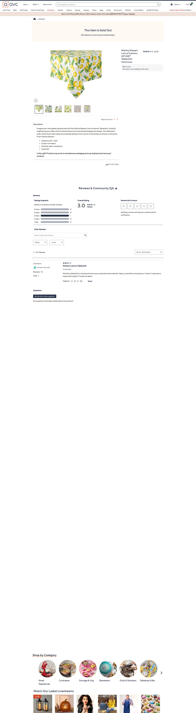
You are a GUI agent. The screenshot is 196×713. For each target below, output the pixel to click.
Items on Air (47, 4)
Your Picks (6, 10)
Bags (101, 10)
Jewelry (86, 10)
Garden (60, 10)
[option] (98, 13)
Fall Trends (24, 10)
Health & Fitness (152, 10)
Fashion (69, 10)
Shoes (94, 10)
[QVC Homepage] (34, 19)
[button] (172, 4)
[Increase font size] (115, 119)
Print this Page (113, 164)
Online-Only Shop (37, 10)
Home (108, 10)
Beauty (77, 10)
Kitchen (128, 10)
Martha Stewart (126, 62)
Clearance (51, 10)
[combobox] (106, 4)
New (15, 10)
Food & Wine (138, 10)
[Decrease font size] (118, 119)
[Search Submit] (159, 4)
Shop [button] (25, 4)
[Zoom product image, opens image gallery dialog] (35, 101)
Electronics (118, 10)
